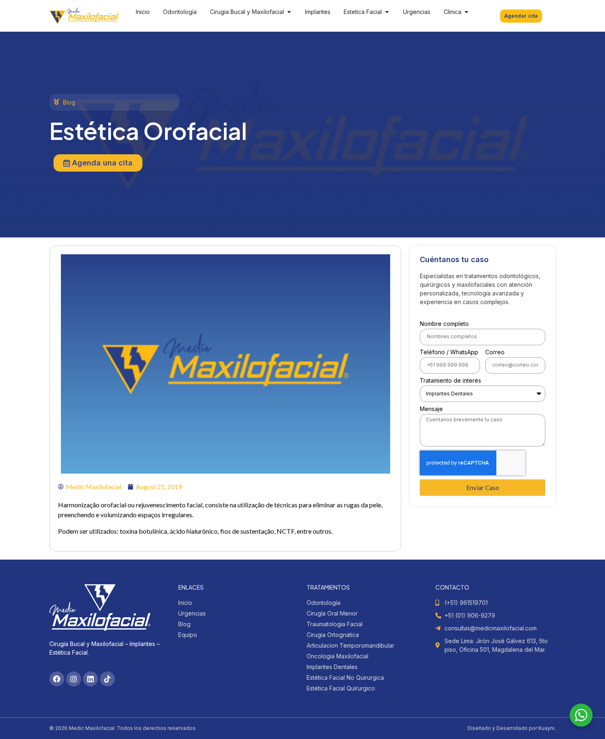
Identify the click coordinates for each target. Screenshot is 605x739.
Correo (495, 352)
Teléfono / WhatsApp (449, 352)
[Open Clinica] (466, 11)
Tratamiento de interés (450, 381)
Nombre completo (444, 324)
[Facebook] (56, 679)
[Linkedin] (90, 679)
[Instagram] (73, 679)
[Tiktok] (107, 679)
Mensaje (431, 409)
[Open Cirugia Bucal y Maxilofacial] (289, 11)
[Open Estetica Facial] (387, 11)
